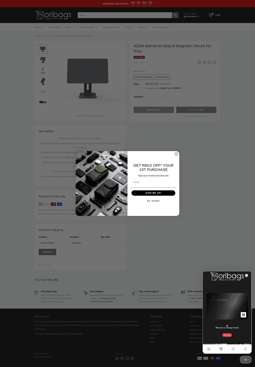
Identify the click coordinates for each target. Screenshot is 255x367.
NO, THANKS (153, 201)
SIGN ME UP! (153, 193)
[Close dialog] (176, 154)
